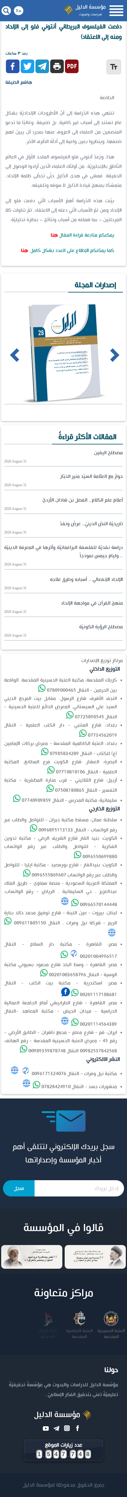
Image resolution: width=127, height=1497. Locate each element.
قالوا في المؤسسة (63, 1228)
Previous (6, 354)
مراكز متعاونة (63, 1293)
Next (104, 354)
